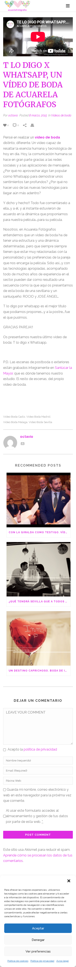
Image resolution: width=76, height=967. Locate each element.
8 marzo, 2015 (38, 115)
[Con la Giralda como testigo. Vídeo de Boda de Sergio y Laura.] (39, 500)
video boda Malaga (15, 422)
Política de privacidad (42, 960)
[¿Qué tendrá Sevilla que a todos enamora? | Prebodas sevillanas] (39, 569)
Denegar (38, 940)
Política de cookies (17, 960)
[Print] (34, 125)
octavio (13, 115)
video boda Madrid (38, 416)
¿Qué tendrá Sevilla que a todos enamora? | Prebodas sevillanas (40, 601)
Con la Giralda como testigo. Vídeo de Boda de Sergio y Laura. (40, 532)
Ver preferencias (38, 951)
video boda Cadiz (14, 416)
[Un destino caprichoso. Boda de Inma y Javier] (39, 638)
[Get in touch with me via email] (22, 444)
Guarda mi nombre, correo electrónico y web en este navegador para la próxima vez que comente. (37, 795)
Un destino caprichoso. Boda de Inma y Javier (40, 670)
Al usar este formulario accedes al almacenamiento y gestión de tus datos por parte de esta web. (37, 816)
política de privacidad (40, 749)
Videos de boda (61, 115)
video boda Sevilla (40, 422)
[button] (69, 881)
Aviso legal (62, 960)
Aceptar (38, 928)
